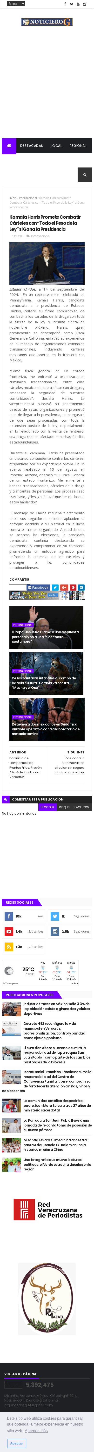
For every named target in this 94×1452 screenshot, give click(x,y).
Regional (78, 145)
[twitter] (71, 4)
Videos (59, 174)
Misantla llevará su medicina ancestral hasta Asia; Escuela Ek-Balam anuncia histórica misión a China (55, 1145)
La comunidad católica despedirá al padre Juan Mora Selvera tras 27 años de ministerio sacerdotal (57, 1105)
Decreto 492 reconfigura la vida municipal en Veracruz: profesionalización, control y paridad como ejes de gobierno (54, 1030)
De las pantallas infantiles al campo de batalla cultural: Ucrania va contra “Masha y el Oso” (44, 683)
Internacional (45, 160)
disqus (64, 807)
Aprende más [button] (36, 1431)
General (38, 174)
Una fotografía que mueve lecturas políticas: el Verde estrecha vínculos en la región (57, 1164)
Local (56, 145)
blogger (47, 807)
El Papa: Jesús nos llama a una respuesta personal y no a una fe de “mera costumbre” (45, 637)
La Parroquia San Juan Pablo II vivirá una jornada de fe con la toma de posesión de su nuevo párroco (58, 1125)
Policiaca (15, 160)
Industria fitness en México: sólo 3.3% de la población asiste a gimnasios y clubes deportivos (57, 1008)
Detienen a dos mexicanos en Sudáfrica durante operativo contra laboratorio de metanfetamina (46, 729)
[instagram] (84, 4)
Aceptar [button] (16, 1443)
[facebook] (65, 4)
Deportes (14, 174)
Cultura (74, 160)
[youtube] (78, 4)
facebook (82, 807)
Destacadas (31, 145)
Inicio (13, 198)
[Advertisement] (47, 88)
